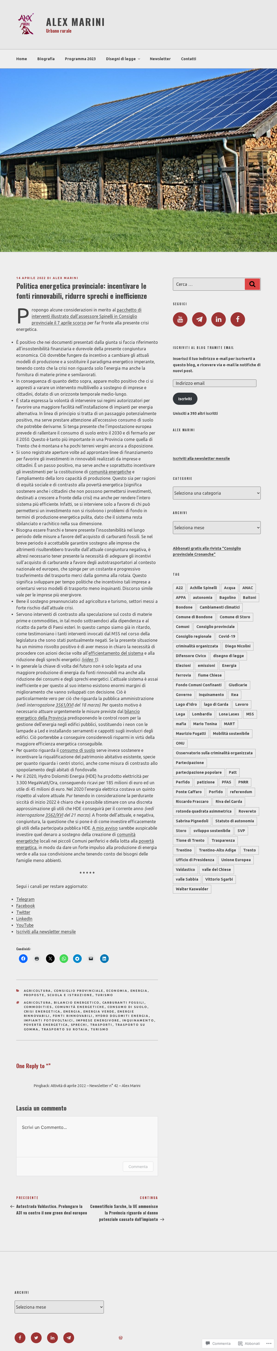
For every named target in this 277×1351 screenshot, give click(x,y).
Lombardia (202, 714)
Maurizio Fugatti (191, 733)
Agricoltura (37, 990)
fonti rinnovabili (73, 1015)
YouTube (25, 925)
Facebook (25, 905)
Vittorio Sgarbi (219, 879)
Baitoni (249, 597)
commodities (38, 1007)
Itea (234, 695)
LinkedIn (24, 918)
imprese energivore (98, 1020)
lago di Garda (216, 704)
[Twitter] (36, 1337)
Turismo (104, 995)
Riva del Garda (229, 801)
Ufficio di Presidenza (195, 860)
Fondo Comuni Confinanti (199, 685)
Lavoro (241, 704)
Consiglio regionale (194, 636)
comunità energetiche (110, 471)
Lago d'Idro (186, 704)
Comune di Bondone (194, 617)
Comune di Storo (235, 617)
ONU (180, 743)
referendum (241, 792)
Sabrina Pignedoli (192, 821)
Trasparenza (223, 840)
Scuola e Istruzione (70, 995)
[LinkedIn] (218, 319)
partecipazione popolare (199, 772)
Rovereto (247, 811)
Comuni (182, 626)
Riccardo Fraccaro (192, 801)
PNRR (243, 782)
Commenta (138, 1166)
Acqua (229, 588)
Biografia (46, 59)
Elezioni (183, 665)
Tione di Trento (190, 840)
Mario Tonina (205, 724)
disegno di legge (228, 656)
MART (229, 724)
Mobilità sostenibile (231, 733)
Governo (184, 695)
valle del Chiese (216, 869)
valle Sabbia (187, 879)
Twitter (23, 912)
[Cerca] (252, 284)
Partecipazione (190, 763)
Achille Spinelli (203, 588)
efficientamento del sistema (115, 653)
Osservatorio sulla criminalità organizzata (214, 753)
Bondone (184, 607)
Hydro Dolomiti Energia (122, 1015)
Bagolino (227, 597)
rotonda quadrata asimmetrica (204, 811)
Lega (180, 714)
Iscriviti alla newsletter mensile (46, 931)
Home (21, 59)
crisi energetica (42, 1011)
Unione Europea (236, 860)
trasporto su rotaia (64, 1029)
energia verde (99, 1011)
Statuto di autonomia (234, 821)
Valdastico (185, 869)
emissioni (206, 665)
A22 (179, 588)
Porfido (216, 792)
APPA (181, 597)
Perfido (183, 782)
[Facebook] (237, 319)
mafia (181, 724)
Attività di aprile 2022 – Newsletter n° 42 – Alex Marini (95, 1086)
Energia (139, 990)
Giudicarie (238, 685)
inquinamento (138, 1020)
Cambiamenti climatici (220, 607)
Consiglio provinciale (79, 990)
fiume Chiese (210, 675)
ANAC (247, 588)
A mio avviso (105, 828)
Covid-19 (227, 636)
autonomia (202, 597)
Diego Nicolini (237, 646)
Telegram (25, 899)
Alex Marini (75, 21)
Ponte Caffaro (189, 792)
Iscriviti (185, 399)
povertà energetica (46, 1024)
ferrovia (183, 675)
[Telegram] (199, 319)
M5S (250, 714)
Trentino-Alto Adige (217, 850)
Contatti (188, 59)
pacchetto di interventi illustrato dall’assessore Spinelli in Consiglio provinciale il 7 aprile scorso (86, 316)
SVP (241, 831)
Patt (233, 772)
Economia (117, 990)
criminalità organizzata (197, 646)
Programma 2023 (80, 59)
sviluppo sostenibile (211, 831)
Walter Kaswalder (192, 889)
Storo (181, 831)
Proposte (34, 995)
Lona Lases (229, 714)
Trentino (184, 850)
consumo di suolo (77, 750)
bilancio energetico (77, 1002)
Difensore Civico (191, 656)
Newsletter (160, 59)
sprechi (79, 1024)
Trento (249, 850)
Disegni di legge (121, 59)
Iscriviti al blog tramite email (203, 348)
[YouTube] (180, 319)
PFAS (226, 782)
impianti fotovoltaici (48, 1020)
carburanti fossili (123, 1002)
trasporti (101, 1024)
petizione (206, 782)
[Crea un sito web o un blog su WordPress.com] (121, 1338)
